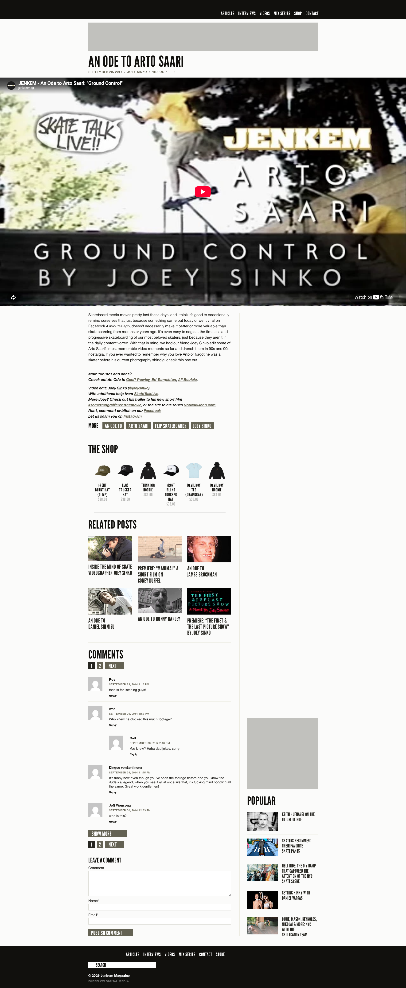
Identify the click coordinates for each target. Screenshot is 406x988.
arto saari (138, 426)
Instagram (133, 416)
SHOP (298, 13)
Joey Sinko (137, 72)
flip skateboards (171, 426)
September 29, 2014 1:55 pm (129, 713)
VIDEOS (265, 13)
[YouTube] (302, 5)
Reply (113, 695)
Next (113, 666)
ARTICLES (227, 13)
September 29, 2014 (105, 72)
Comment (96, 868)
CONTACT (312, 13)
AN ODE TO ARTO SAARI (136, 62)
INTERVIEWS (247, 13)
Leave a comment (104, 860)
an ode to (113, 426)
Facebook (152, 410)
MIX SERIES (282, 13)
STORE (220, 954)
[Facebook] (278, 5)
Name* (93, 901)
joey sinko (202, 426)
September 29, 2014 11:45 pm (130, 772)
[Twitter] (285, 5)
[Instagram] (292, 5)
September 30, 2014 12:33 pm (130, 810)
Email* (93, 915)
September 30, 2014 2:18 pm (150, 743)
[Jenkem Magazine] (122, 9)
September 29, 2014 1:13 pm (129, 684)
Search (91, 965)
